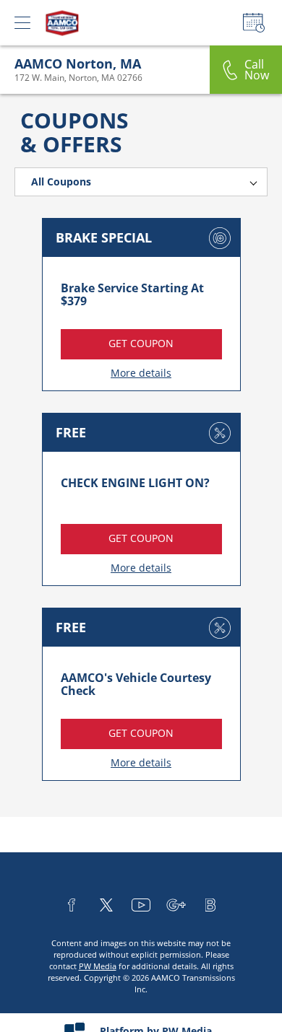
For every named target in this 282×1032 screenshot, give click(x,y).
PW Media (97, 966)
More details (141, 373)
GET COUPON (141, 343)
